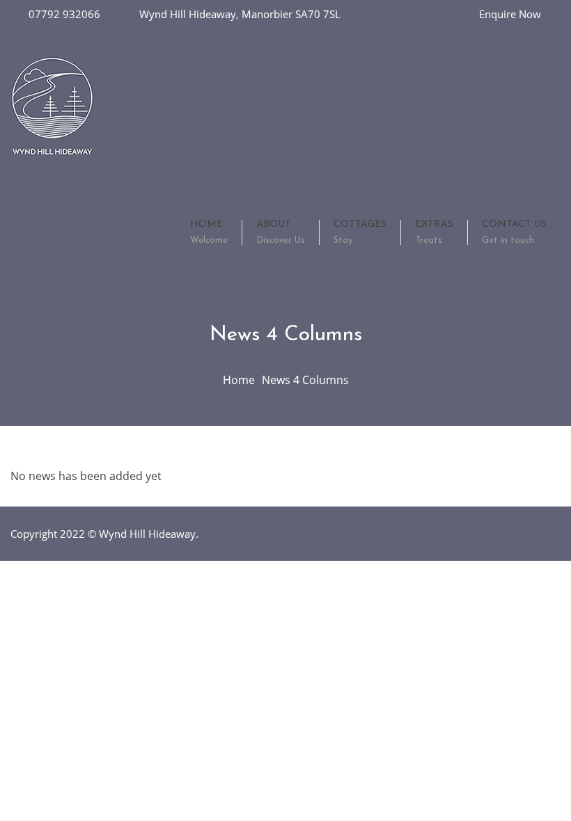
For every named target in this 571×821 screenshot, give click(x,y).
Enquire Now (510, 14)
